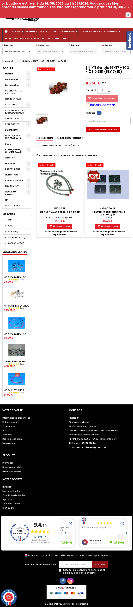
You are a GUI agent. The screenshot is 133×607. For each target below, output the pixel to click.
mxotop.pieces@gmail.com (91, 447)
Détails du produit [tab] (69, 138)
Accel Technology (17, 237)
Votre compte (12, 410)
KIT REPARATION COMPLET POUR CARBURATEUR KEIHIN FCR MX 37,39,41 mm (16, 334)
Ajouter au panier (101, 98)
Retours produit (10, 422)
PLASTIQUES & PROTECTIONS (13, 137)
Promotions (8, 462)
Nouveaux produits (12, 467)
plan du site (8, 507)
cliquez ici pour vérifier (96, 555)
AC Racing (12, 231)
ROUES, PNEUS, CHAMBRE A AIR (13, 151)
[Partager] (99, 113)
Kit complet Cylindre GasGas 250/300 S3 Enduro (16, 305)
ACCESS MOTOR (15, 243)
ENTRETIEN (10, 38)
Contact (75, 410)
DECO (8, 143)
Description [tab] (44, 138)
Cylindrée (42, 45)
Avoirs (5, 430)
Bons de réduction (12, 438)
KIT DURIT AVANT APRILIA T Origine (60, 212)
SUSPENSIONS (12, 169)
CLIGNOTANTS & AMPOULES (14, 92)
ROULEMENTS (12, 124)
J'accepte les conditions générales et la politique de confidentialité (84, 571)
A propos (7, 499)
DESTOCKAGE (12, 205)
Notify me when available (102, 129)
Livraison (7, 486)
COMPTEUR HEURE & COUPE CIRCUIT (15, 111)
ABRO (10, 225)
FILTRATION (11, 174)
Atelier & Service (90, 31)
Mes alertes (8, 443)
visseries (10, 157)
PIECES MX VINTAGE (31, 38)
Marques (8, 214)
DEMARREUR (11, 129)
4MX (9, 219)
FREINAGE (10, 163)
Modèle (74, 45)
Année (107, 45)
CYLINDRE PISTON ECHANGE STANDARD (16, 361)
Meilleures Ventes (14, 252)
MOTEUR (30, 31)
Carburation (67, 31)
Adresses (7, 434)
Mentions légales (11, 491)
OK (128, 15)
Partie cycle (47, 31)
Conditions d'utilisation (14, 495)
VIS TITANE (53, 38)
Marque (7, 45)
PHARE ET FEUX (13, 99)
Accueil (17, 31)
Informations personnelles (16, 417)
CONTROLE (11, 104)
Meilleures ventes (11, 471)
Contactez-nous (11, 503)
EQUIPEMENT (111, 31)
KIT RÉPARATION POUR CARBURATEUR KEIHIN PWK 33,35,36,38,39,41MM (16, 277)
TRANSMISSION (13, 118)
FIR (64, 38)
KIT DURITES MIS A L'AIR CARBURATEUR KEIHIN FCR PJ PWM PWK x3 (16, 390)
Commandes (9, 426)
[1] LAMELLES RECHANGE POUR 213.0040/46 (108, 213)
